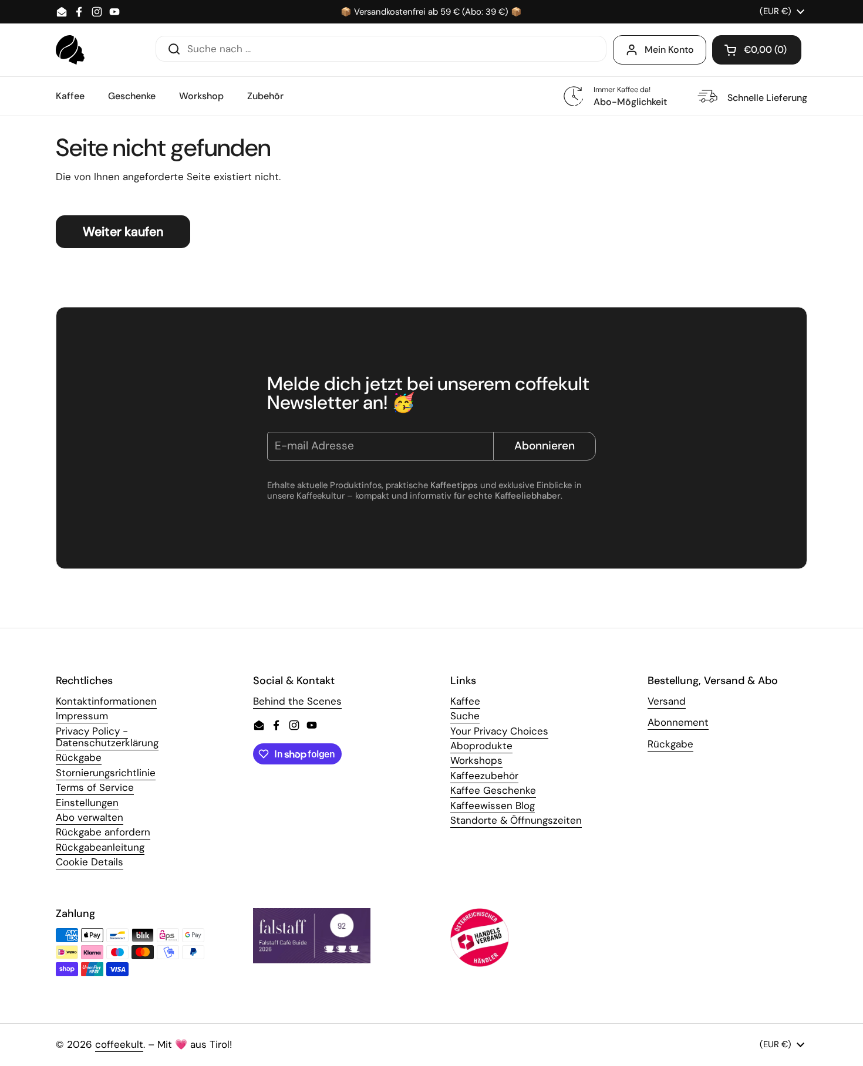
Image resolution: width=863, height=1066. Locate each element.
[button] (756, 50)
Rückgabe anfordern (103, 831)
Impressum (82, 715)
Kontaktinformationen (106, 701)
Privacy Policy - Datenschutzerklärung (107, 737)
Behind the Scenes (297, 701)
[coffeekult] (70, 50)
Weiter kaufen (123, 232)
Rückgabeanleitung (100, 847)
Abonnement (678, 722)
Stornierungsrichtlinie (106, 772)
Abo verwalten (89, 817)
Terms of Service (95, 787)
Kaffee (465, 701)
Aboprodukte (481, 745)
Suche (465, 715)
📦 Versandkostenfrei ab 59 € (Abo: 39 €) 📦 (431, 12)
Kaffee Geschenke (493, 790)
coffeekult (119, 1044)
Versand (667, 701)
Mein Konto (669, 49)
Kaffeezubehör (484, 775)
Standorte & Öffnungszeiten (516, 820)
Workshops (476, 760)
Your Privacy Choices (499, 731)
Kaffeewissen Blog (492, 805)
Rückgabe (79, 757)
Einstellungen (87, 802)
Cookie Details (89, 861)
